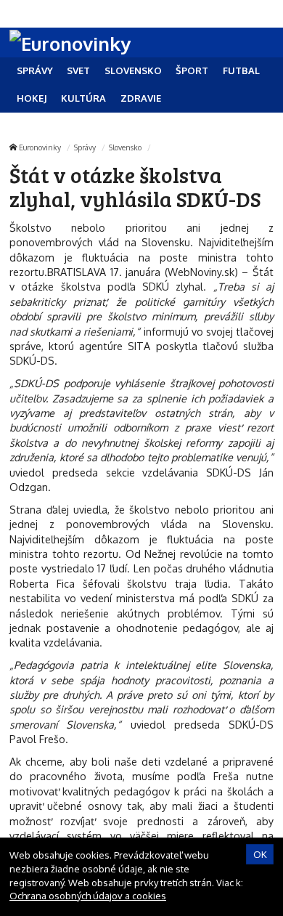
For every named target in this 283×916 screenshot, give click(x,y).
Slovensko (125, 147)
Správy (85, 147)
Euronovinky (40, 147)
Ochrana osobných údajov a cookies (87, 895)
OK (260, 854)
